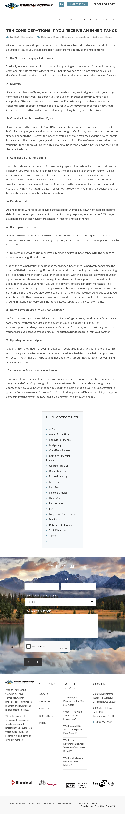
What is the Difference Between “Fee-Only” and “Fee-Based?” (74, 745)
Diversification (70, 37)
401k (52, 429)
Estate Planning (58, 476)
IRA (51, 508)
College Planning (58, 465)
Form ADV (99, 806)
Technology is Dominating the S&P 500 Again (73, 701)
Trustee (53, 541)
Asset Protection (59, 434)
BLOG (42, 722)
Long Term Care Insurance (64, 514)
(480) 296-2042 (104, 4)
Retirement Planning (103, 37)
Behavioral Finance (51, 37)
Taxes (52, 535)
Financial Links (87, 806)
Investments (85, 37)
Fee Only (54, 482)
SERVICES (44, 701)
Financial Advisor (59, 492)
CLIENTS (44, 708)
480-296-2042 (104, 721)
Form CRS (110, 806)
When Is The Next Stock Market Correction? (72, 715)
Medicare (54, 519)
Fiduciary (54, 487)
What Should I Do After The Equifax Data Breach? (72, 729)
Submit (33, 661)
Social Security (57, 530)
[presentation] (47, 647)
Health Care (56, 498)
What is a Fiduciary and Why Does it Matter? (73, 761)
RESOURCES (46, 715)
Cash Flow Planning (60, 450)
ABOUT (43, 694)
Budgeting (55, 445)
